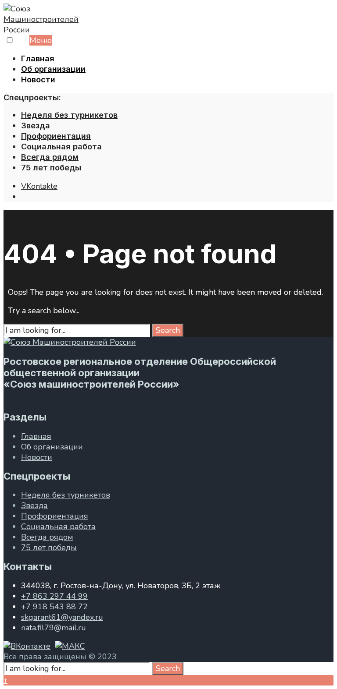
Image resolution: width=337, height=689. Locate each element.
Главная (37, 58)
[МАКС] (70, 646)
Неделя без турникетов (69, 115)
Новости (38, 79)
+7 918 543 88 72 (54, 606)
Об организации (53, 69)
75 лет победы (51, 167)
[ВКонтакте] (27, 646)
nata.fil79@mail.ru (53, 627)
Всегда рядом (50, 157)
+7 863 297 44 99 (54, 596)
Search (168, 330)
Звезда (35, 125)
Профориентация (56, 136)
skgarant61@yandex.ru (62, 617)
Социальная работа (61, 146)
